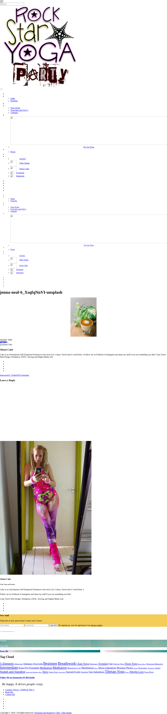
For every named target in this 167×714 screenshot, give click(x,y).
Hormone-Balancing (154, 664)
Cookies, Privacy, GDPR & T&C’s (19, 690)
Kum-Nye (24, 667)
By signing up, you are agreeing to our (80, 625)
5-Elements (7, 663)
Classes (8, 115)
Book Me (9, 149)
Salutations (151, 668)
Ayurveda (38, 663)
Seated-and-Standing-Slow (34, 672)
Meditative (60, 667)
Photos (129, 667)
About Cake (10, 96)
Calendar (14, 113)
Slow (45, 671)
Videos (127, 672)
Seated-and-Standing (12, 671)
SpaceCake (62, 672)
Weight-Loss (137, 671)
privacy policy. (97, 625)
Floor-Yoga (131, 663)
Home (7, 94)
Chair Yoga (82, 663)
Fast (111, 663)
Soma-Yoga (53, 672)
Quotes (136, 668)
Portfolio (14, 101)
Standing (84, 672)
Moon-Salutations (107, 667)
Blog (7, 103)
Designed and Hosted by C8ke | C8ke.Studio (53, 713)
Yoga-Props (149, 672)
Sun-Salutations (96, 672)
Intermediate (9, 667)
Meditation (46, 667)
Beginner (50, 663)
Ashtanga (27, 663)
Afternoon (18, 664)
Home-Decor (142, 664)
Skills (12, 98)
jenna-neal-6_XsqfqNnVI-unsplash (14, 375)
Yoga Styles (15, 108)
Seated (157, 668)
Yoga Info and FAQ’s (19, 110)
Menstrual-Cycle (74, 668)
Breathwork (67, 663)
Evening (103, 663)
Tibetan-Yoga (114, 672)
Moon (96, 668)
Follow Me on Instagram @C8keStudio (17, 677)
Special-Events (73, 672)
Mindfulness (87, 667)
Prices (12, 152)
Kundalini (34, 667)
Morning (121, 667)
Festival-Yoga (118, 664)
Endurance (93, 664)
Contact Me (10, 154)
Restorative (142, 668)
